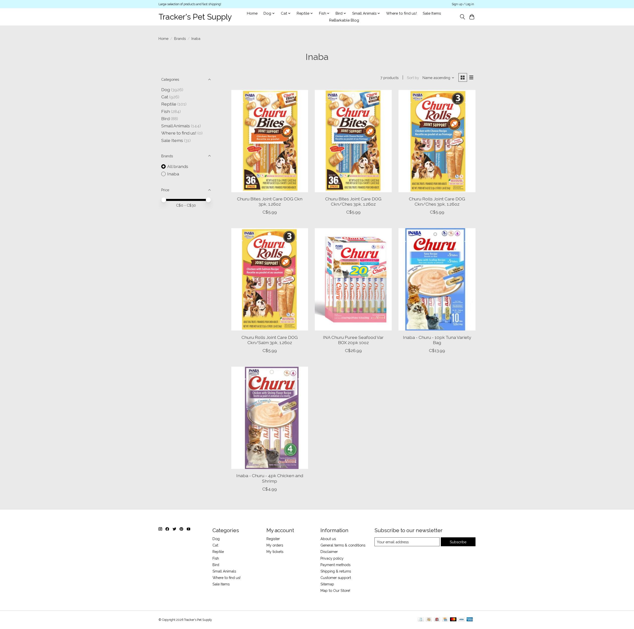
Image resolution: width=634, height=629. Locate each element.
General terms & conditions (342, 545)
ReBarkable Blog (344, 20)
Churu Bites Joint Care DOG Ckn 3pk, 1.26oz (269, 201)
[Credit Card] (445, 619)
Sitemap (327, 584)
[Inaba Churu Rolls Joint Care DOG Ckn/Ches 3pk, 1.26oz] (436, 141)
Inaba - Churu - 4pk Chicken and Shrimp (269, 478)
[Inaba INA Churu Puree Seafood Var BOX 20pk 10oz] (353, 279)
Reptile (168, 104)
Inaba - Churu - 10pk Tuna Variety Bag (437, 340)
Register (273, 539)
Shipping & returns (335, 571)
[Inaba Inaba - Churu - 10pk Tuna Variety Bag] (436, 279)
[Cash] (429, 619)
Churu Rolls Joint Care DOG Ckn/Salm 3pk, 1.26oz (269, 340)
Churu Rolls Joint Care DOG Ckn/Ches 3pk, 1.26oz (437, 201)
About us (328, 539)
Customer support (335, 577)
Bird (165, 118)
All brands (177, 166)
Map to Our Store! (335, 590)
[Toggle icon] (462, 16)
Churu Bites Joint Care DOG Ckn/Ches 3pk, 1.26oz (353, 201)
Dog (165, 89)
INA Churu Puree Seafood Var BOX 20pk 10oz (353, 340)
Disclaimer (329, 551)
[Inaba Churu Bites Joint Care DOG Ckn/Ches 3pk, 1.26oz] (353, 141)
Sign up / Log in (463, 4)
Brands (180, 38)
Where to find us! (401, 13)
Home (252, 13)
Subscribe (458, 542)
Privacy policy (331, 558)
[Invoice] (421, 619)
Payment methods (335, 565)
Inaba (173, 173)
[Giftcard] (437, 619)
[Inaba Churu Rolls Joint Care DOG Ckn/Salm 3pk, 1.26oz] (269, 279)
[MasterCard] (453, 619)
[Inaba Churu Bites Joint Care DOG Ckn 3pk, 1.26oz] (269, 141)
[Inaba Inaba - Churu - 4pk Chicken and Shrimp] (269, 418)
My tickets (274, 551)
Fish (165, 111)
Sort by (413, 78)
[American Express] (470, 619)
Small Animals (175, 125)
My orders (274, 545)
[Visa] (461, 619)
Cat (164, 96)
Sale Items (432, 13)
